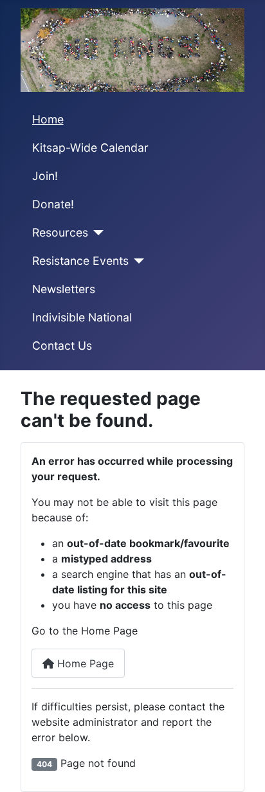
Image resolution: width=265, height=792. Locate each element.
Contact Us (62, 345)
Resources (60, 232)
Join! (45, 176)
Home (48, 119)
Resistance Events (80, 260)
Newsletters (63, 289)
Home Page (84, 663)
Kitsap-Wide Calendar (90, 147)
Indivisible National (82, 317)
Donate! (53, 204)
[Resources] (96, 232)
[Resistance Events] (137, 261)
